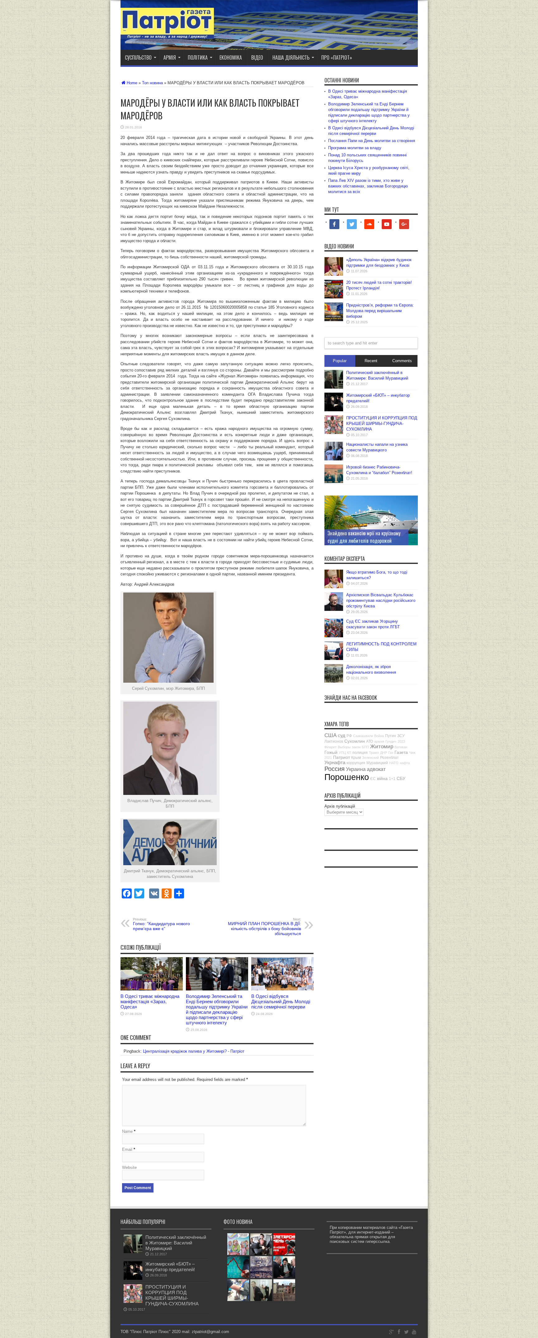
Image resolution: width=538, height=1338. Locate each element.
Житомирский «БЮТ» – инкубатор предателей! (170, 1266)
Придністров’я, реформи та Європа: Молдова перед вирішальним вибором (380, 311)
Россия (334, 768)
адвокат (376, 769)
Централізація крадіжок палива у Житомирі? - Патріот (193, 1051)
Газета (401, 752)
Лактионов (333, 741)
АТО (369, 741)
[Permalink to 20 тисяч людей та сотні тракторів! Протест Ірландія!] (333, 297)
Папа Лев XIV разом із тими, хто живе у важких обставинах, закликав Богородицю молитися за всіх (368, 186)
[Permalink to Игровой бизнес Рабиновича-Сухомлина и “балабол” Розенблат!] (333, 481)
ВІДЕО (257, 57)
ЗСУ (401, 736)
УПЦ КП (345, 752)
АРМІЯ (169, 57)
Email (127, 1149)
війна (382, 778)
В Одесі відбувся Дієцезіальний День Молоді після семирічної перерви (280, 1001)
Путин (390, 736)
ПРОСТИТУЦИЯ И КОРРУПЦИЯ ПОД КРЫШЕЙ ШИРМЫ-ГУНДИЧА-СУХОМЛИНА (381, 423)
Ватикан (400, 747)
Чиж (412, 752)
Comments (402, 360)
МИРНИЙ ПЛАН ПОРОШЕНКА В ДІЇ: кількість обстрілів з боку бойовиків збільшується (264, 926)
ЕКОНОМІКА (230, 57)
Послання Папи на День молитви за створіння (371, 140)
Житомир (381, 747)
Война (379, 736)
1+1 (392, 779)
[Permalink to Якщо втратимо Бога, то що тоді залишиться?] (333, 586)
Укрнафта (334, 762)
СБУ (401, 778)
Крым (356, 757)
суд (341, 735)
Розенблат (389, 757)
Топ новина (152, 83)
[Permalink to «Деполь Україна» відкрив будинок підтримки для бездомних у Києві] (333, 274)
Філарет (330, 747)
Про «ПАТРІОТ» (336, 57)
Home (132, 83)
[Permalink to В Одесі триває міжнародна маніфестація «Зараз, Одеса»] (151, 989)
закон (356, 747)
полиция (360, 752)
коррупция (356, 763)
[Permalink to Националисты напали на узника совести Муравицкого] (333, 459)
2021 (328, 757)
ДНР (383, 752)
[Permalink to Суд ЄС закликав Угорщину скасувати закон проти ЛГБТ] (333, 636)
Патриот (341, 757)
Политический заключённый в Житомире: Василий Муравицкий (175, 1242)
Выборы (344, 747)
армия (379, 741)
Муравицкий (377, 763)
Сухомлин (354, 741)
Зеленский (370, 757)
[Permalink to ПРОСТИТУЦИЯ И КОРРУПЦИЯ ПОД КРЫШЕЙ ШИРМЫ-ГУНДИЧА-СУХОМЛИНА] (333, 432)
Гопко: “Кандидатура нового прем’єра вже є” (161, 924)
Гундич (390, 741)
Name (127, 1131)
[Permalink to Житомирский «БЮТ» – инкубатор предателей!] (333, 410)
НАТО (394, 763)
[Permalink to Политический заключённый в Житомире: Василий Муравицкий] (333, 387)
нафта (405, 763)
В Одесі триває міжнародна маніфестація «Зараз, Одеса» (149, 1001)
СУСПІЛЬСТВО (138, 57)
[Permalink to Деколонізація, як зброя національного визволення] (333, 681)
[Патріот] (167, 34)
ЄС (373, 779)
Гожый (330, 752)
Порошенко (346, 777)
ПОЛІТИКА (198, 57)
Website (129, 1167)
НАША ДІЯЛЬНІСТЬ (290, 57)
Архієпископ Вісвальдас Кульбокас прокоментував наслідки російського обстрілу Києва (380, 600)
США (330, 735)
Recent (371, 360)
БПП (365, 747)
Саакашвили (363, 736)
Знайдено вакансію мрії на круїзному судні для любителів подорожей (364, 536)
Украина (356, 769)
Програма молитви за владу (354, 147)
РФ (349, 736)
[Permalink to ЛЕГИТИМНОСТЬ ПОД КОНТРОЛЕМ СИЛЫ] (333, 658)
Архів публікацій (339, 806)
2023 (401, 741)
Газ (390, 752)
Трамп (374, 752)
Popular (340, 360)
